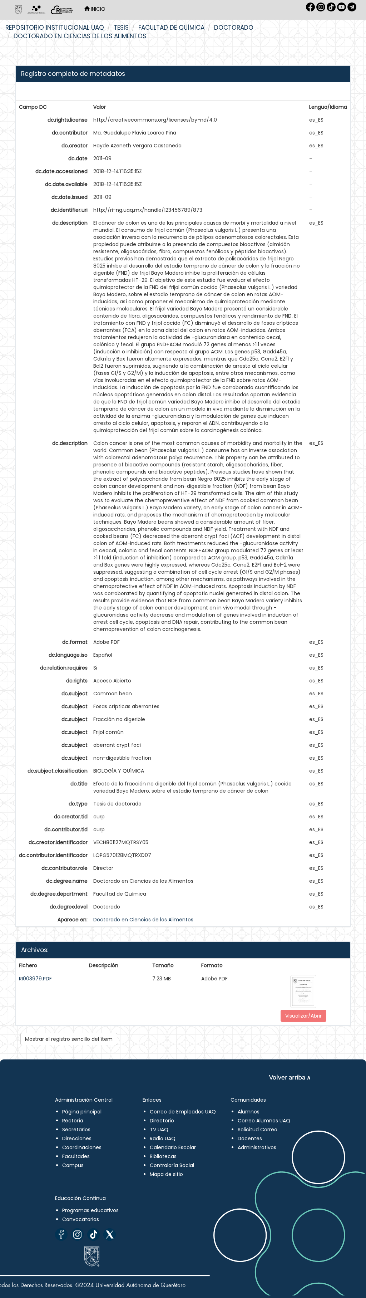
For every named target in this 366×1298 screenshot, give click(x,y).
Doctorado (233, 27)
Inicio (97, 9)
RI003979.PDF (35, 978)
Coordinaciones (82, 1147)
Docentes (250, 1138)
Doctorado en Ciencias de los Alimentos (80, 36)
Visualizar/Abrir (303, 1015)
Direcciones (77, 1138)
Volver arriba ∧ (290, 1077)
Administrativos (257, 1147)
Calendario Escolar (173, 1147)
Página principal (82, 1111)
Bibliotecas (163, 1156)
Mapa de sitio (166, 1174)
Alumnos (248, 1111)
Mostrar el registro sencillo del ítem (69, 1039)
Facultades (76, 1156)
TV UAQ (159, 1129)
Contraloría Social (172, 1165)
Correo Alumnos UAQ (264, 1120)
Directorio (162, 1120)
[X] (109, 1234)
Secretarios (76, 1129)
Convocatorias (80, 1219)
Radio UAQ (162, 1138)
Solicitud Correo (257, 1129)
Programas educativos (90, 1210)
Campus (73, 1165)
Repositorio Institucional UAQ (54, 27)
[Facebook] (61, 1234)
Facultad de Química (171, 27)
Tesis (121, 27)
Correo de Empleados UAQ (183, 1111)
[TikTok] (93, 1234)
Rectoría (72, 1120)
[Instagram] (77, 1234)
